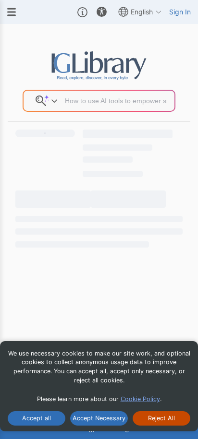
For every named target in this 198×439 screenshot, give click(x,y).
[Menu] (11, 12)
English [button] (142, 12)
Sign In (180, 12)
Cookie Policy (140, 399)
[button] (82, 12)
